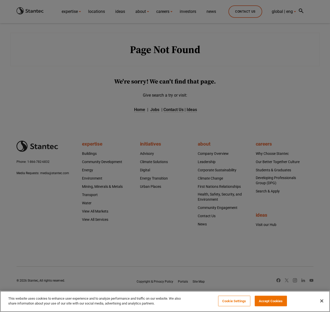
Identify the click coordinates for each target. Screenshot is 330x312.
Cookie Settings (234, 301)
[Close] (321, 301)
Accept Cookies (271, 301)
